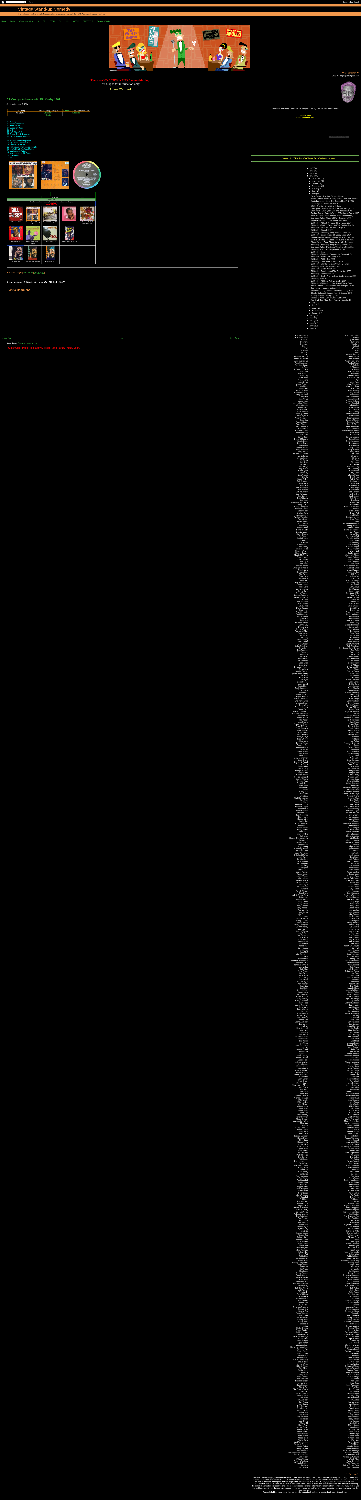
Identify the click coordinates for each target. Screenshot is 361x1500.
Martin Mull (354, 1075)
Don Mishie (303, 656)
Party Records (302, 1155)
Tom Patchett (302, 1408)
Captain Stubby (353, 538)
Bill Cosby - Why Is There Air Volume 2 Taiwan (330, 264)
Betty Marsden (302, 450)
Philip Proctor (302, 1203)
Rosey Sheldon (353, 1282)
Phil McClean (302, 1201)
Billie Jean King (352, 466)
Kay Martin (354, 986)
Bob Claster (303, 483)
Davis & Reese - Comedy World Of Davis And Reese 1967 (335, 213)
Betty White (354, 452)
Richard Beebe (302, 1233)
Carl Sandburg (353, 542)
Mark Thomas (353, 1068)
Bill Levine (355, 462)
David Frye (354, 610)
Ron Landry (354, 1269)
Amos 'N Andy (353, 390)
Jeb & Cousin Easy (300, 895)
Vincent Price (353, 1438)
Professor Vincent (300, 1214)
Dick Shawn (303, 642)
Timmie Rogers (353, 1393)
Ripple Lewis (303, 1244)
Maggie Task (303, 1060)
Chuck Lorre (303, 570)
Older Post (234, 338)
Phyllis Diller (303, 1206)
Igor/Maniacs (354, 849)
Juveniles (355, 980)
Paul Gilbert (354, 1172)
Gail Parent (303, 749)
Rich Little (304, 1231)
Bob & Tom (354, 479)
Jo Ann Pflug (354, 925)
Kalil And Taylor (301, 982)
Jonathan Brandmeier (299, 961)
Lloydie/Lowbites (352, 1032)
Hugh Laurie (303, 844)
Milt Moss (355, 1108)
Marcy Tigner (353, 1064)
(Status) (356, 350)
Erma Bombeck (352, 701)
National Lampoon (300, 1136)
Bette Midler (354, 445)
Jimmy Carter (353, 918)
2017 (312, 168)
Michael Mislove (301, 1096)
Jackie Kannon (302, 872)
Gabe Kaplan (354, 745)
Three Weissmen (352, 1385)
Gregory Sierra (353, 796)
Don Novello (354, 656)
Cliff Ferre (355, 574)
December (316, 178)
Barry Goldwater (301, 426)
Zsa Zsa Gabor (353, 1467)
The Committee (302, 1379)
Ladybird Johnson (352, 1003)
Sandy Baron (303, 1303)
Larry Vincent (302, 1009)
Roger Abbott (303, 1265)
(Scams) (355, 348)
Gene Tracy (303, 768)
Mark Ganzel (303, 1068)
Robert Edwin (353, 1248)
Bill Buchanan (302, 458)
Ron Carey (304, 1269)
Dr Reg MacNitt (353, 667)
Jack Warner (354, 868)
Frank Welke (303, 732)
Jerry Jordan (303, 904)
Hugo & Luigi (303, 847)
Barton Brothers (301, 431)
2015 (312, 173)
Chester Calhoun (352, 557)
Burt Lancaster (302, 532)
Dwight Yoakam (301, 671)
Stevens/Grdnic (352, 1364)
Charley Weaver (301, 551)
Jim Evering (354, 912)
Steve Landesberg (300, 1360)
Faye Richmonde (352, 711)
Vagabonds (354, 1427)
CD (44, 21)
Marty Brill (355, 1077)
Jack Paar (355, 863)
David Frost (303, 610)
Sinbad (305, 1326)
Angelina (304, 397)
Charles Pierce (302, 549)
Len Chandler (302, 1018)
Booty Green (303, 511)
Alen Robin (303, 378)
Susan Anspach (352, 1368)
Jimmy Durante (302, 920)
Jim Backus (354, 910)
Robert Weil (303, 1254)
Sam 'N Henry (302, 1294)
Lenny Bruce (303, 1020)
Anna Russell (353, 399)
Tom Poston (354, 1408)
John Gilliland (353, 950)
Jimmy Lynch (353, 920)
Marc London (303, 1064)
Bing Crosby (303, 475)
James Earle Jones (351, 878)
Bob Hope (355, 488)
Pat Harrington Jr (301, 1161)
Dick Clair (304, 635)
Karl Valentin (303, 984)
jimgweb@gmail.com (350, 76)
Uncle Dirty (354, 1423)
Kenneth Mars (302, 990)
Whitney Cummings (351, 1450)
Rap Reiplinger (302, 1216)
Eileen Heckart (302, 694)
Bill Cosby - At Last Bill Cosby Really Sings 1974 (331, 223)
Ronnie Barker (353, 1273)
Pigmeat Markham (351, 1206)
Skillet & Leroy (302, 1328)
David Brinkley (302, 608)
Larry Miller (303, 1007)
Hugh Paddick (353, 844)
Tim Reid (304, 1391)
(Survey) (304, 352)
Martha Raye (354, 1072)
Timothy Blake (302, 1396)
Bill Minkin (304, 464)
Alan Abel (304, 371)
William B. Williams (351, 1457)
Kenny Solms (353, 992)
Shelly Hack (303, 1322)
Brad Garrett (354, 511)
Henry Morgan (353, 828)
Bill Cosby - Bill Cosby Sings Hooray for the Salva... (332, 233)
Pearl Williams (353, 1184)
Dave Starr (354, 602)
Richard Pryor (353, 1237)
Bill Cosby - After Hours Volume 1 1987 (327, 262)
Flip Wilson (303, 720)
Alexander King (353, 378)
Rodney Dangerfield (300, 1263)
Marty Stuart (303, 1081)
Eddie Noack (303, 690)
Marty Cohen (303, 1079)
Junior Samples (352, 977)
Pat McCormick (352, 1161)
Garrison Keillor (353, 751)
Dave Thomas (302, 604)
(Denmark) (304, 342)
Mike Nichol (354, 1102)
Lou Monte (304, 1043)
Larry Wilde (354, 1009)
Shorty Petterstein (351, 1322)
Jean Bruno (303, 893)
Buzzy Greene (302, 534)
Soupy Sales (303, 1339)
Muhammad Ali (353, 1125)
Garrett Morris (302, 751)
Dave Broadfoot (352, 597)
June (314, 194)
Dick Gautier (354, 637)
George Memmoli (301, 777)
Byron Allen (354, 534)
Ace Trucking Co (301, 361)
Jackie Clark (303, 870)
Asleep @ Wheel (301, 414)
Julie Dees (355, 973)
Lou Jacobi (303, 1041)
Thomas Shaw (302, 1383)
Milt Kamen (303, 1108)
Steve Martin (354, 1360)
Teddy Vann (303, 1374)
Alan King (304, 376)
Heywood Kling (302, 834)
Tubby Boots (303, 1421)
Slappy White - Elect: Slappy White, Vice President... (333, 242)
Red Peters (354, 1220)
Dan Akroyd (354, 587)
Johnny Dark (303, 958)
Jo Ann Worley (302, 927)
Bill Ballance (303, 456)
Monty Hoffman (302, 1117)
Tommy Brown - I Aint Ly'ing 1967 (324, 295)
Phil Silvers (354, 1201)
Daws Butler (354, 616)
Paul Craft (355, 1170)
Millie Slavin (354, 1106)
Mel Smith (304, 1091)
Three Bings (354, 1383)
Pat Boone (355, 1155)
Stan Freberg (354, 1343)
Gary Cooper (303, 756)
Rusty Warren (302, 1290)
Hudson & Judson (301, 842)
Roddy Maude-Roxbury (350, 1260)
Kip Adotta (355, 1001)
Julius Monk (303, 975)
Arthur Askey (354, 412)
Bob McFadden (302, 494)
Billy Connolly (353, 469)
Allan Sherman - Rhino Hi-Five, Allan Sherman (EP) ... (333, 216)
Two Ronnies (354, 1421)
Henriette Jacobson (351, 823)
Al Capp (305, 367)
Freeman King (302, 745)
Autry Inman (354, 416)
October (315, 184)
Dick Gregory (302, 640)
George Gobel (353, 773)
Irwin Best (355, 851)
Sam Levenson (302, 1298)
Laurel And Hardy (352, 1013)
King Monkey (302, 999)
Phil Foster (354, 1197)
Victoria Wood (353, 1436)
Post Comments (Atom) (27, 343)
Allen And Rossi (352, 386)
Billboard (334, 109)
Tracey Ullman (353, 1419)
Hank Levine (354, 804)
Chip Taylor (303, 561)
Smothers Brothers (351, 1334)
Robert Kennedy (301, 1250)
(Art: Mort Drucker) (300, 338)
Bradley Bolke (302, 513)
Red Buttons (303, 1220)
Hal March (304, 802)
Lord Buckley (353, 1034)
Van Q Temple (302, 1431)
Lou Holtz (355, 1039)
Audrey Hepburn (352, 414)
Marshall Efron (302, 1072)
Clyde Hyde (303, 576)
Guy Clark (304, 800)
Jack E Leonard (352, 861)
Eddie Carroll (303, 684)
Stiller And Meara (352, 1366)
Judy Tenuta (303, 971)
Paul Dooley (303, 1172)
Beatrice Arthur (302, 433)
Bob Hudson (303, 490)
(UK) (306, 354)
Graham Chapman (351, 792)
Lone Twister (303, 1034)
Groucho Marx (353, 798)
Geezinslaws (354, 762)
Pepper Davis (302, 1186)
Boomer (356, 509)
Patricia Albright (352, 1165)
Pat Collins (354, 1157)
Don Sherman (302, 661)
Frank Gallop (354, 728)
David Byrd (354, 608)
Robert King (354, 1250)
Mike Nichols (303, 1104)
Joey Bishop (303, 939)
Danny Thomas (302, 593)
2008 (312, 328)
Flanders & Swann (351, 718)
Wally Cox (355, 1440)
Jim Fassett (303, 914)
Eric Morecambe (301, 701)
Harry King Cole (352, 813)
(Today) (356, 352)
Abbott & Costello (301, 359)
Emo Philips (354, 699)
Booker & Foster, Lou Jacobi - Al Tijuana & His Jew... (333, 240)
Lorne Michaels (353, 1037)
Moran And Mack (352, 1119)
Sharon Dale (303, 1315)
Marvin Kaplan (302, 1083)
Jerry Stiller (354, 906)
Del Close (304, 621)
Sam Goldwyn (353, 1294)
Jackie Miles (354, 874)
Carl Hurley (354, 540)
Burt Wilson (354, 532)
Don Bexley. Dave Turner (349, 648)
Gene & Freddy (302, 764)
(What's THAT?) (352, 354)
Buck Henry (303, 526)
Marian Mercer (302, 1066)
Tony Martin (303, 1415)
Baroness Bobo (353, 422)
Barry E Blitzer (353, 424)
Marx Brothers (353, 1083)
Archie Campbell (352, 403)
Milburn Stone (302, 1106)
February (316, 310)
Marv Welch (354, 1081)
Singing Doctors (352, 1326)
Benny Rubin (303, 437)
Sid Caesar (354, 1324)
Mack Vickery (302, 1056)
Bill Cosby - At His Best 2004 (323, 259)
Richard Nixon (302, 1237)
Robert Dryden (302, 1248)
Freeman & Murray (351, 743)
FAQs (12, 21)
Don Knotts (354, 654)
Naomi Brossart (352, 1132)
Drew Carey (303, 669)
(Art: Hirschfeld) (301, 335)
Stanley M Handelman (299, 1347)
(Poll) (306, 348)
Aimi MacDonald (301, 365)
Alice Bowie (303, 382)
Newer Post (6, 338)
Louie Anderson (353, 1043)
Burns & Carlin (302, 530)
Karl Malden (354, 982)
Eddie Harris (303, 686)
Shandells (355, 1313)
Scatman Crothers (300, 1307)
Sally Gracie (354, 1292)
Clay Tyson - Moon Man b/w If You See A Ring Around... (334, 208)
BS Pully (355, 521)
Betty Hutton (354, 447)
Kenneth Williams (352, 990)
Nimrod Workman (352, 1138)
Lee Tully (355, 1015)
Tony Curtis (303, 1412)
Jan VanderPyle (301, 882)
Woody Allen (354, 1459)
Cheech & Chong (352, 555)
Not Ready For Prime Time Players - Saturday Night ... (333, 300)
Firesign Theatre (352, 716)
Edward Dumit (302, 692)
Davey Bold (303, 606)
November (316, 181)
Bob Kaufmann (302, 492)
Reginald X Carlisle (351, 1225)
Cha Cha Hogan (352, 547)
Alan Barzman (353, 371)
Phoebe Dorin (353, 1203)
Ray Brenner (303, 1218)
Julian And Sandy (352, 971)
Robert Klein (303, 1252)
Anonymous (303, 401)
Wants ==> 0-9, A (26, 21)
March (314, 308)
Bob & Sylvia (302, 479)
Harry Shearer (353, 815)
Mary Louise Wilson (300, 1085)
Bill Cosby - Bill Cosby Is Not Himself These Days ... (332, 283)
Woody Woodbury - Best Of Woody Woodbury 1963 (332, 291)
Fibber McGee (302, 716)
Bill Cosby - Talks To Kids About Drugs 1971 (329, 228)
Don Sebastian (353, 659)
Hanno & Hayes (301, 806)
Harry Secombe (301, 815)
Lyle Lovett (303, 1053)
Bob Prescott (353, 496)
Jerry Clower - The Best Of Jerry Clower (327, 196)
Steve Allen (354, 1353)
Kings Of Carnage (352, 999)
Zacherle (304, 1465)
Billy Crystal (303, 471)
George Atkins (353, 768)
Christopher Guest (351, 566)
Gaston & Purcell (301, 762)
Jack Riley (304, 866)
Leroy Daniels (353, 1022)
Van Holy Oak (353, 1429)
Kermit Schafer (302, 996)
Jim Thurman (353, 916)
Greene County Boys (350, 794)
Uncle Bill (304, 1423)
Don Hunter (354, 652)
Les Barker (303, 1024)
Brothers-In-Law (352, 517)
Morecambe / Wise (300, 1121)
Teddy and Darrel (352, 1372)
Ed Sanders (354, 675)
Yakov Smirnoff (353, 1461)
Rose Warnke (353, 1279)
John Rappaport (301, 954)
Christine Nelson (301, 566)
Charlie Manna (353, 553)
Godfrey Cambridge (351, 787)
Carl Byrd (304, 540)
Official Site (48, 113)
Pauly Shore (303, 1182)
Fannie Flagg (303, 709)
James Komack (301, 880)
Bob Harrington (302, 488)
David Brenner (353, 606)
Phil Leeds (355, 1199)
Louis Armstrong (301, 1045)
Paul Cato (304, 1170)
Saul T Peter (303, 1305)
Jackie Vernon (302, 876)
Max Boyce (303, 1087)
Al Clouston (354, 367)
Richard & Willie (352, 1231)
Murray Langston (301, 1127)
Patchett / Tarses (301, 1165)
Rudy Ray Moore (301, 1288)
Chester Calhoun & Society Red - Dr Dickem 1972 (331, 293)
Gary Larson (354, 756)
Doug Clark (303, 665)
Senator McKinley (352, 1311)
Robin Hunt (303, 1256)
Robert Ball (303, 1246)
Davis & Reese (302, 616)
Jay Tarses (354, 889)
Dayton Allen (303, 618)
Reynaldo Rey (302, 1229)
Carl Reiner (303, 542)
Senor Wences (302, 1313)
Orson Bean (354, 1148)
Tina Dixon (303, 1398)
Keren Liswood (353, 994)
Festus (356, 713)
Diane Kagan (303, 633)
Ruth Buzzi (354, 1290)
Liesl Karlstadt (302, 1028)
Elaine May (354, 694)
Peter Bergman (302, 1189)
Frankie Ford (354, 732)
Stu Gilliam (303, 1368)
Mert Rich (304, 1094)
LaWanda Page (302, 1015)
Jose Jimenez (353, 965)
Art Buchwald (302, 409)
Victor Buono (303, 1436)
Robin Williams (353, 1256)
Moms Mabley (302, 1115)
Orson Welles (302, 1151)
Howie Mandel (353, 838)
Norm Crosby (302, 1142)
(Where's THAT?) (301, 357)
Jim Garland (354, 914)
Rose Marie (303, 1279)
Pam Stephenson (352, 1153)
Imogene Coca (302, 851)
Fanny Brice (354, 709)
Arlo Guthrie (354, 405)
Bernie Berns (354, 439)
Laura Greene (353, 1011)
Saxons (356, 1305)
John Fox (304, 950)
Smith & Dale (353, 1330)
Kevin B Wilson (353, 996)
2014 (312, 176)
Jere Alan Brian (353, 899)
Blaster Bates (353, 475)
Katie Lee (304, 986)
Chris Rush (354, 564)
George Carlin (302, 773)
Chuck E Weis (353, 568)
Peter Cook (354, 1189)
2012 (312, 318)
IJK (60, 21)
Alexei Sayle (303, 380)
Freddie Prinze (302, 743)
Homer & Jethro (352, 836)
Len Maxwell (354, 1018)
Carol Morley (303, 547)
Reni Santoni (354, 1227)
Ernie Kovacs (353, 703)
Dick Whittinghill (352, 644)
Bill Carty (355, 458)
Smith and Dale (302, 1332)
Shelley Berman (352, 1317)
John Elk (355, 948)
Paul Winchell (302, 1180)
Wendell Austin (353, 1446)
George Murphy (302, 779)
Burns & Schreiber (351, 530)
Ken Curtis (304, 988)
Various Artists (353, 1431)
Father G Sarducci (300, 711)
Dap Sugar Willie (352, 593)
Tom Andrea (354, 1400)
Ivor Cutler (355, 853)
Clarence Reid (353, 572)
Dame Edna (303, 587)
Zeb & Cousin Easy (351, 1465)
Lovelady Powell (301, 1049)
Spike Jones (354, 1339)
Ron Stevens (354, 1271)
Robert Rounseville (351, 1252)
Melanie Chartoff (352, 1091)
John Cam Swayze (351, 946)
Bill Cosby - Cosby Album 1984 (323, 269)
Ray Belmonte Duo (351, 1216)
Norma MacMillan (352, 1142)
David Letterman (352, 612)
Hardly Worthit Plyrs (351, 806)
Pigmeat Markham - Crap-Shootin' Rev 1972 (329, 220)
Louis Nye (304, 1047)
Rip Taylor (355, 1241)
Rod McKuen (303, 1260)
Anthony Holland (352, 401)
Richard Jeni (303, 1235)
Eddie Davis (354, 684)
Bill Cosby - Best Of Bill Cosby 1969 (326, 257)
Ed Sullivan (303, 678)
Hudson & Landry (352, 842)
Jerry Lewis (354, 904)
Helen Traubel (353, 821)
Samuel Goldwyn (352, 1301)
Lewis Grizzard (353, 1026)
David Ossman (302, 614)
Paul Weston (354, 1178)
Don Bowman (302, 650)
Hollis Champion (352, 834)
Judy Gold (304, 969)
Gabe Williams (302, 747)
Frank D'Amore (302, 726)
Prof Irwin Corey (301, 1212)
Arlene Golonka (302, 405)
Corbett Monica (302, 578)
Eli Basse (355, 697)
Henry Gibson (353, 825)
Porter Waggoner (352, 1208)
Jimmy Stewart (353, 923)
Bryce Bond (354, 519)
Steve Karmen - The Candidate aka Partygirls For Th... (333, 286)
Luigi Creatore (353, 1051)
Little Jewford (353, 1030)
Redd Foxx (354, 1222)
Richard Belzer (353, 1233)
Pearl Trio (304, 1184)
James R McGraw (352, 880)
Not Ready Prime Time (350, 1146)
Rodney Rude (353, 1263)
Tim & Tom (303, 1387)
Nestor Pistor (302, 1138)
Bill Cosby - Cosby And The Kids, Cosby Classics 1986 (333, 276)
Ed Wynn (304, 680)
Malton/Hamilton (301, 1062)
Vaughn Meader (301, 1434)
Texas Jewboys (352, 1377)
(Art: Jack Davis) (352, 335)
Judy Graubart (353, 969)
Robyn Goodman (301, 1258)
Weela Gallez (302, 1446)
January (315, 313)
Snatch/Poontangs (300, 1336)
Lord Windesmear (301, 1037)
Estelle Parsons (352, 705)
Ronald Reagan (302, 1273)
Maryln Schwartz (352, 1085)
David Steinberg (352, 614)
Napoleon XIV (353, 1134)
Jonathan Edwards (351, 961)
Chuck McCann (353, 570)
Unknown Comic (301, 1427)
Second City (303, 1309)
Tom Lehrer (354, 1406)
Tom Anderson (302, 1400)
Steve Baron (303, 1355)
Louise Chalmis (353, 1047)
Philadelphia (67, 110)
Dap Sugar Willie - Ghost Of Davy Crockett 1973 (331, 218)
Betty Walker (303, 452)
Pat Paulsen (354, 1163)
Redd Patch (303, 1225)
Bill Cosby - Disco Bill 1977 (322, 230)
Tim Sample (354, 1391)
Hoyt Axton (303, 840)
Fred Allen (355, 737)
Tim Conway (354, 1389)
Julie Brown (303, 973)
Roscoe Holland (352, 1277)
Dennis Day (303, 625)
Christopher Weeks (300, 568)
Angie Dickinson (352, 397)
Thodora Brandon (301, 1381)
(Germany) (304, 344)
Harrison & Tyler (352, 811)
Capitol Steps (302, 538)
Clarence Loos (302, 572)
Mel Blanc (304, 1089)
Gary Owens (303, 760)
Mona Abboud (353, 1115)
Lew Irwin (304, 1026)
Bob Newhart (303, 496)
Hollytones (304, 836)
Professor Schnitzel (351, 1212)
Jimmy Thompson (300, 925)
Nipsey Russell (353, 1140)
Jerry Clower (303, 901)
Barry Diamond (302, 424)
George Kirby (353, 775)
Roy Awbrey (303, 1286)
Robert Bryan (353, 1246)
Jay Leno (304, 889)
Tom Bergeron (353, 1402)
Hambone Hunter (301, 804)
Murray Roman (353, 1127)
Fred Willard (354, 741)
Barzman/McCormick (350, 431)
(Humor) (305, 346)
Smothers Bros (302, 1334)
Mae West (355, 1058)
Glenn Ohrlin (303, 787)
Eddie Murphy (353, 688)
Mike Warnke (353, 1104)
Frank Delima (353, 726)
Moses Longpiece (352, 1123)
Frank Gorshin (302, 730)
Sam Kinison (354, 1296)
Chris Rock (303, 564)
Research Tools (103, 21)
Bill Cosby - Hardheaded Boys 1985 (325, 266)
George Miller (353, 777)
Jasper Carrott (353, 887)
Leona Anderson (301, 1022)
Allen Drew (303, 388)
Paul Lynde (303, 1174)
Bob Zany (355, 500)
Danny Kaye (354, 591)
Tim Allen (355, 1387)
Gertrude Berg (302, 783)
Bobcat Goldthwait (351, 507)
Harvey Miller (302, 819)
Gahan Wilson (353, 747)
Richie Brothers (302, 1239)
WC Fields (355, 1444)
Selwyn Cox (303, 1311)
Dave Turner (354, 604)
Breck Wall (354, 513)
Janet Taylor (303, 885)
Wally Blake (303, 1440)
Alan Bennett (303, 374)
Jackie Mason (302, 874)
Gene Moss (354, 766)
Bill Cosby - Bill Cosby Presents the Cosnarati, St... (332, 254)
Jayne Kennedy (352, 891)
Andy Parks (354, 395)
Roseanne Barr (302, 1282)
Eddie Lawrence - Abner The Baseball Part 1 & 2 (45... (333, 201)
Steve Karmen (353, 1358)
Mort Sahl (304, 1123)
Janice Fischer (302, 887)
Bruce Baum (303, 519)
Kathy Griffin (354, 984)
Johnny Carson (353, 956)
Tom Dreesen (353, 1404)
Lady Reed (303, 1003)
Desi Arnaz (354, 631)
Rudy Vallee (354, 1288)
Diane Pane (354, 633)
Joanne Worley (302, 931)
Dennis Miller (354, 627)
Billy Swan (355, 473)
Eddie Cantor (354, 682)
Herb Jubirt (354, 830)
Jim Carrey (303, 912)
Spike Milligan (302, 1341)
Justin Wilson (302, 980)
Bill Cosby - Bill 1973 (319, 278)
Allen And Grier (302, 386)
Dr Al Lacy (355, 665)
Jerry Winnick (302, 908)
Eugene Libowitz (301, 707)
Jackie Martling (353, 872)
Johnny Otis (354, 958)
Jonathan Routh (352, 963)
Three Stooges (302, 1385)
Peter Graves (353, 1191)
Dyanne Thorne (353, 671)
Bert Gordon (354, 443)
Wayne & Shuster (301, 1444)
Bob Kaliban (354, 490)
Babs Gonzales (353, 418)
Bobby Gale (354, 504)
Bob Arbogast (302, 481)
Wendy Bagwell (302, 1448)
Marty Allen (303, 1077)
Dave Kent (355, 599)
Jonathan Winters (301, 965)
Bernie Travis (302, 443)
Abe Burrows (354, 359)
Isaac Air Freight (301, 853)
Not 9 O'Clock (302, 1146)
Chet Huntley (303, 559)
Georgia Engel (302, 781)
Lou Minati (355, 1041)
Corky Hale (303, 580)
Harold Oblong (353, 809)
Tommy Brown (302, 1410)
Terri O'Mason (353, 1374)
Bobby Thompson (301, 507)
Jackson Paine (353, 876)
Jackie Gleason (352, 870)
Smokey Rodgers (352, 1332)
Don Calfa (355, 650)
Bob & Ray (354, 477)
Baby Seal (304, 420)
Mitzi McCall (354, 1113)
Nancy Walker (353, 1129)
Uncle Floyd (303, 1425)
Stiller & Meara (302, 1366)
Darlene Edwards (301, 595)
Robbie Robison (352, 1244)
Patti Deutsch (353, 1167)
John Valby (303, 956)
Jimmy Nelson (302, 923)
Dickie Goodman (301, 646)
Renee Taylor (302, 1227)
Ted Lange (304, 1372)
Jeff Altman (303, 897)
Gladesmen (354, 785)
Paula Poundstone (351, 1180)
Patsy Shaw (303, 1167)
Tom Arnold (303, 1402)
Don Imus (304, 654)
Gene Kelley (303, 766)
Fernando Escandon (300, 713)
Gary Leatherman (301, 758)
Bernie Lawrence (352, 441)
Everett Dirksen (352, 707)
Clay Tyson (303, 574)
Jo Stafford (354, 927)
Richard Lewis (353, 1235)
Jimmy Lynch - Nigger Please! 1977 (325, 204)
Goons (305, 790)
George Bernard (301, 770)
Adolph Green (353, 363)
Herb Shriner (303, 832)
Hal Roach (355, 802)
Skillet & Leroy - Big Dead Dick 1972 (326, 206)
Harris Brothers (302, 811)
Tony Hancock (353, 1412)
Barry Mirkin (303, 428)
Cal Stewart (303, 536)
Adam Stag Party (352, 361)
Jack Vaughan (302, 868)
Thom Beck (354, 1381)
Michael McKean (352, 1094)
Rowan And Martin (300, 1284)
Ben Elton (304, 435)
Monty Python (353, 1117)
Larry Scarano (353, 1007)
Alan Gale (355, 374)
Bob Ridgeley (302, 498)
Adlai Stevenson (301, 363)
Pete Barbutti (353, 1186)
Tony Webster (353, 1417)
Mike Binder (303, 1100)
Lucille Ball (303, 1051)
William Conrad (302, 1459)
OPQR (76, 21)
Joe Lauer (355, 933)
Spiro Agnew (303, 1343)
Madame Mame (301, 1058)
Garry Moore (303, 754)
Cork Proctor (354, 578)
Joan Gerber (303, 929)
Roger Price (354, 1265)
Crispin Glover (302, 585)
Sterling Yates (302, 1353)
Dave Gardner (302, 599)
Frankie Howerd (301, 735)
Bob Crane (355, 483)
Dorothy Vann (353, 663)
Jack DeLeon (353, 859)
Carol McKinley (353, 545)
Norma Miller (303, 1144)
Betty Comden (302, 447)
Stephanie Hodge (352, 1347)
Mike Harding (302, 1102)
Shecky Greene (352, 1315)
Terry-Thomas (302, 1377)
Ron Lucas (303, 1271)
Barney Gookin (302, 422)
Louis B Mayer (353, 1045)
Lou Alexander (302, 1039)
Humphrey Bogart (301, 849)
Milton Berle (303, 1110)
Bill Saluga (303, 466)
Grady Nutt (303, 792)
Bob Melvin (354, 494)
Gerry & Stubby (352, 781)
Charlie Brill (354, 551)
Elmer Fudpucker (301, 699)
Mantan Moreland (352, 1062)
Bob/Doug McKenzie (299, 502)
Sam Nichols (303, 1301)
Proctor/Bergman (352, 1210)
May (314, 303)
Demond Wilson (301, 623)
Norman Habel (353, 1144)
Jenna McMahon (301, 899)
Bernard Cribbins (352, 437)
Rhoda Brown (353, 1229)
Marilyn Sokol (353, 1066)
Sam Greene (303, 1296)
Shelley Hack (302, 1320)
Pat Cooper (303, 1159)
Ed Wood (355, 678)
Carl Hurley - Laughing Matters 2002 (325, 288)
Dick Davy (304, 637)
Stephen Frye (302, 1349)
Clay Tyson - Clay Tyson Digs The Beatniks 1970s (331, 211)
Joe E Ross (303, 933)
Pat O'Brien (303, 1163)
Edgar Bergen (353, 690)
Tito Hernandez (353, 1398)
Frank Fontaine (302, 728)
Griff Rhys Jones (301, 798)
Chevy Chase (353, 559)
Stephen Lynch (353, 1349)
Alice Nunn (354, 382)
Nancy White (303, 1132)
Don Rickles (303, 659)
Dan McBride (354, 589)
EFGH (52, 21)
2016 (312, 171)
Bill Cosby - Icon (318, 252)
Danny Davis (303, 591)
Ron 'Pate (355, 1267)
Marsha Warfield (301, 1070)
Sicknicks (304, 1324)
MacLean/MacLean (351, 1056)
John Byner (303, 946)
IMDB (313, 109)
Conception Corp (352, 576)
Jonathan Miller (302, 963)
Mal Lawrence (353, 1060)
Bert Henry (303, 445)
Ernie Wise (303, 705)
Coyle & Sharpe (352, 580)
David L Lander (302, 612)
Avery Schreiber (301, 418)
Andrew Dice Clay (301, 393)
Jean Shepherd (353, 893)
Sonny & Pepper (352, 1336)
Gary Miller (354, 758)
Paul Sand (355, 1176)
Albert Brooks (353, 376)
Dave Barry (354, 595)
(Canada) (304, 340)
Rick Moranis (302, 1241)
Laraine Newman (301, 1005)
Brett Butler (354, 515)
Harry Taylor (303, 817)
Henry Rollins (302, 830)
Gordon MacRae (352, 790)
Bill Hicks (304, 462)
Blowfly (305, 477)
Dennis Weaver (302, 629)
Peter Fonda (303, 1191)
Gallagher (355, 749)
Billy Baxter (303, 469)
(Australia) (355, 338)
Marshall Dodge (352, 1070)
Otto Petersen (302, 1153)
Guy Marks (354, 800)
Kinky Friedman (301, 1001)
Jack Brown (303, 857)
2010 (312, 323)
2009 (312, 326)
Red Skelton (303, 1222)
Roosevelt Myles (301, 1277)
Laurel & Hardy (302, 1013)
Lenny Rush (354, 1020)
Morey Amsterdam (351, 1121)
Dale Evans (354, 585)
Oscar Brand (354, 1151)
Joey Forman (353, 939)
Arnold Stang (303, 407)
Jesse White (354, 908)
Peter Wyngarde (301, 1195)
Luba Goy (355, 1049)
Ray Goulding (353, 1218)
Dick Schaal (354, 640)
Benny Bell (354, 435)
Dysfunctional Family (299, 673)
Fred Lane (355, 739)
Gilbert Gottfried (352, 783)
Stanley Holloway (352, 1345)
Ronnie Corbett (302, 1275)
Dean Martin (354, 618)
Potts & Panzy (302, 1210)
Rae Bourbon (354, 1214)
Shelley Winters (352, 1320)
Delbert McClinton (352, 621)
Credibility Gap (353, 583)
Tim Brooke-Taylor (300, 1389)
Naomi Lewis (303, 1134)
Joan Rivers (354, 929)
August (315, 189)
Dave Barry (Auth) (300, 597)
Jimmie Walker (302, 918)
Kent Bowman (302, 994)
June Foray (303, 977)
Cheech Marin (302, 557)
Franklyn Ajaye (302, 737)
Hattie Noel (303, 821)
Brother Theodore (301, 517)
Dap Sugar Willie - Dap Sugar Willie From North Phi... (333, 247)
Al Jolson (355, 369)
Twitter (48, 115)
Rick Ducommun (352, 1239)
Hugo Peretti (354, 847)
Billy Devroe (354, 471)
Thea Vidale (354, 1379)
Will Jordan (303, 1457)
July (314, 191)
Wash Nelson (353, 1442)
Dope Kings (303, 663)
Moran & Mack (302, 1119)
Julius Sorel (354, 975)
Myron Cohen (302, 1129)
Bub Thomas (303, 523)
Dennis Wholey (353, 629)
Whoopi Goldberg (352, 1453)
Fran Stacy (354, 722)
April (314, 305)
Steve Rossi (303, 1362)
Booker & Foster (301, 509)
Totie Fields (303, 1419)
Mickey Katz (354, 1098)
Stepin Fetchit (302, 1351)
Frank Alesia (354, 724)
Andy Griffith (354, 393)
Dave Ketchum (302, 602)
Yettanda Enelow (301, 1463)
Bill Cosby (28, 272)
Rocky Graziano (352, 1258)
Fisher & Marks (302, 718)
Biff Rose (355, 454)
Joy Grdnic (303, 967)
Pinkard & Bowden (300, 1208)
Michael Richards (301, 1098)
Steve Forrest (302, 1358)
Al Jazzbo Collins (301, 369)
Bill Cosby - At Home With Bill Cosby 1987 (33, 99)
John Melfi (304, 952)
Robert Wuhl (354, 1254)
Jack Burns (354, 857)
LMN (67, 21)
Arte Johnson (302, 412)
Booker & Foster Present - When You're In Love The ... (333, 237)
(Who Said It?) (353, 357)
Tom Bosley (303, 1404)
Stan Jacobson (302, 1345)
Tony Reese (354, 1415)
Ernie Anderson (302, 703)
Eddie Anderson (352, 680)
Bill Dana (355, 460)
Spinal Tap (355, 1341)
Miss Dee (304, 1113)
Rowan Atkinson (352, 1284)
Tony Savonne (302, 1417)
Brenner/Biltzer (302, 515)
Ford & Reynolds (352, 720)
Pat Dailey (355, 1159)
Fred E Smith (302, 739)
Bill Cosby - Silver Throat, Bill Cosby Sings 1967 (331, 235)
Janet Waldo (354, 885)
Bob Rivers (354, 498)
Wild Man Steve (352, 1455)
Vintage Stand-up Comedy (44, 9)
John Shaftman (353, 954)
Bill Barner (355, 456)
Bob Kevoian (354, 492)
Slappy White (353, 1328)
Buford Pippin (302, 528)
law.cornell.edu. (337, 1486)
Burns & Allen (353, 528)
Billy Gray (304, 473)
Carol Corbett (302, 545)
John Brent (354, 944)
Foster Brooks (302, 722)
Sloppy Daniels (302, 1330)
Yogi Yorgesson (352, 1463)
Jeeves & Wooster (351, 895)
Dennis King (303, 627)
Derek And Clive (301, 631)
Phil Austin (354, 1195)
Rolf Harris (304, 1267)
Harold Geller (303, 809)
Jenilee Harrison (352, 897)
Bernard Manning (301, 439)
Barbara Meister (352, 420)
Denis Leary (354, 623)
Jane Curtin (354, 882)
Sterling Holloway (352, 1351)
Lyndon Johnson (352, 1053)
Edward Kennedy (352, 692)
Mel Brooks (354, 1089)
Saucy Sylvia (353, 1303)
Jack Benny (354, 855)
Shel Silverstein (301, 1317)
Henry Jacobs (302, 828)
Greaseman (303, 794)
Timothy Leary (353, 1396)
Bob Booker (354, 481)
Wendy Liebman (352, 1448)
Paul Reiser (354, 1174)
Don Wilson (354, 661)
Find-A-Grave (321, 109)
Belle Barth (354, 433)
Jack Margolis (302, 863)
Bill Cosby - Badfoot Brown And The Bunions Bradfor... (333, 225)
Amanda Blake (302, 390)
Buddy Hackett (353, 526)
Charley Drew (353, 549)
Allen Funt (355, 388)
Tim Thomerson (301, 1393)
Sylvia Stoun (303, 1370)
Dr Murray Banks (301, 667)
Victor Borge (354, 1434)
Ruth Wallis (303, 1292)
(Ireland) (356, 346)
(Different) (355, 342)
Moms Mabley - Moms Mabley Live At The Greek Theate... (335, 199)
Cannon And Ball (352, 536)
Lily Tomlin (354, 1028)
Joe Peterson (302, 935)
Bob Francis (354, 485)
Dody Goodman (352, 646)
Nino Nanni (303, 1140)
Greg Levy (304, 796)
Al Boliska (355, 365)
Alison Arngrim (302, 384)
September (316, 186)
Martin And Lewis (301, 1075)
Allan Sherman (353, 384)
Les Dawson (354, 1024)
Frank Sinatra (353, 730)
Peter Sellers (354, 1193)
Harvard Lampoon (352, 817)
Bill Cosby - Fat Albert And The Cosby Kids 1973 (331, 271)
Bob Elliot (304, 485)
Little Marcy (303, 1032)
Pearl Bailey (354, 1182)
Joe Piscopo (354, 935)
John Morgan (354, 952)
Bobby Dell (354, 502)
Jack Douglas (302, 861)
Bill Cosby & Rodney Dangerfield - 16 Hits (328, 249)
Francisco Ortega (301, 724)
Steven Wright (302, 1364)
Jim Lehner (303, 916)
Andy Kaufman (302, 395)
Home (3, 21)
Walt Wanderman (301, 1442)
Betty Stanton (353, 450)
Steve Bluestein (352, 1355)
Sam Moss (354, 1298)
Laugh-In (304, 1011)
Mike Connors (353, 1100)
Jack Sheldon (353, 866)
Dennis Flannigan (352, 625)
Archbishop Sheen (300, 403)
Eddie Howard (353, 686)
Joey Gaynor (303, 942)
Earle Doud (354, 673)
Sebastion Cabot (352, 1307)
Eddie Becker (302, 682)
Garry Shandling (352, 754)
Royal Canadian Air (351, 1286)
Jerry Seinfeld (302, 906)
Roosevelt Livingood (351, 1275)
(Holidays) (355, 344)
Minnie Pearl (354, 1110)
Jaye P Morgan (302, 891)
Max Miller (355, 1087)
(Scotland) (304, 350)
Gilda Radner (303, 785)
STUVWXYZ (88, 21)
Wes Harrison (302, 1450)
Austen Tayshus (301, 416)
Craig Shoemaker (301, 583)
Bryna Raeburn (302, 521)
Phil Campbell (302, 1197)
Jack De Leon (302, 859)
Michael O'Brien (352, 1096)
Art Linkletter (354, 409)
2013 (312, 316)
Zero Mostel (303, 1467)
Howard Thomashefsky (298, 838)
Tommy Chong (353, 1410)
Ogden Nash (303, 1148)
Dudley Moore (353, 669)
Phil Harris (304, 1199)
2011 (312, 321)
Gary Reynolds (353, 760)
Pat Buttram (303, 1157)
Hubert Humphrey (352, 840)
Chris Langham (353, 561)
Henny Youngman (301, 823)
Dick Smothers (353, 642)
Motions (305, 1125)
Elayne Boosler (302, 697)
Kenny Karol (303, 992)
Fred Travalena (302, 741)
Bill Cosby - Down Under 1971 (323, 274)
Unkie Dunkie (353, 1425)
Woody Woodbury (301, 1461)
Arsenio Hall (354, 407)
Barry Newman (353, 428)
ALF (357, 380)
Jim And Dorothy (301, 910)
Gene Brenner (353, 764)
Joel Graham (354, 937)
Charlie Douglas (301, 553)
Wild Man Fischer (301, 1455)
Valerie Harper (302, 1429)
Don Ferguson (302, 652)
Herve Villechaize (352, 832)
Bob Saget (304, 500)
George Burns (353, 770)
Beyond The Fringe (300, 454)
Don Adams (303, 648)
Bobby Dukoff (302, 504)
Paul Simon (303, 1178)
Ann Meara (303, 399)
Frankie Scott (353, 735)
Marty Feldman (353, 1079)
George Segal (353, 779)
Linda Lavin (303, 1030)
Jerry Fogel (354, 901)
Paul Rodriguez (302, 1176)
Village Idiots (303, 1438)
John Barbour (353, 942)
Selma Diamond (352, 1309)
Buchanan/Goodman (351, 523)
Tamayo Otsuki (353, 1370)
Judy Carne (354, 967)
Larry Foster (354, 1005)
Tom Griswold (302, 1406)
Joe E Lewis (354, 931)
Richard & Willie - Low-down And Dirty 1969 (328, 298)
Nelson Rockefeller (351, 1136)
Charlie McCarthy (301, 555)
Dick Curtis (354, 635)
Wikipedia (76, 113)
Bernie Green (302, 441)
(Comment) (354, 340)
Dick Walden (303, 644)
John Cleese (303, 948)
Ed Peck (304, 675)
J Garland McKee (301, 855)
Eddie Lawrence (301, 688)
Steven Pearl (354, 1362)
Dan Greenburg (302, 589)
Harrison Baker (302, 813)
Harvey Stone (353, 819)
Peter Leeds (303, 1193)
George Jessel (302, 775)
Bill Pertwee (354, 464)
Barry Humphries (352, 426)
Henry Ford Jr (302, 825)
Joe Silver (304, 937)
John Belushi (303, 944)
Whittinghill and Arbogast (298, 1453)
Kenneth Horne (353, 988)
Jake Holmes (302, 878)
